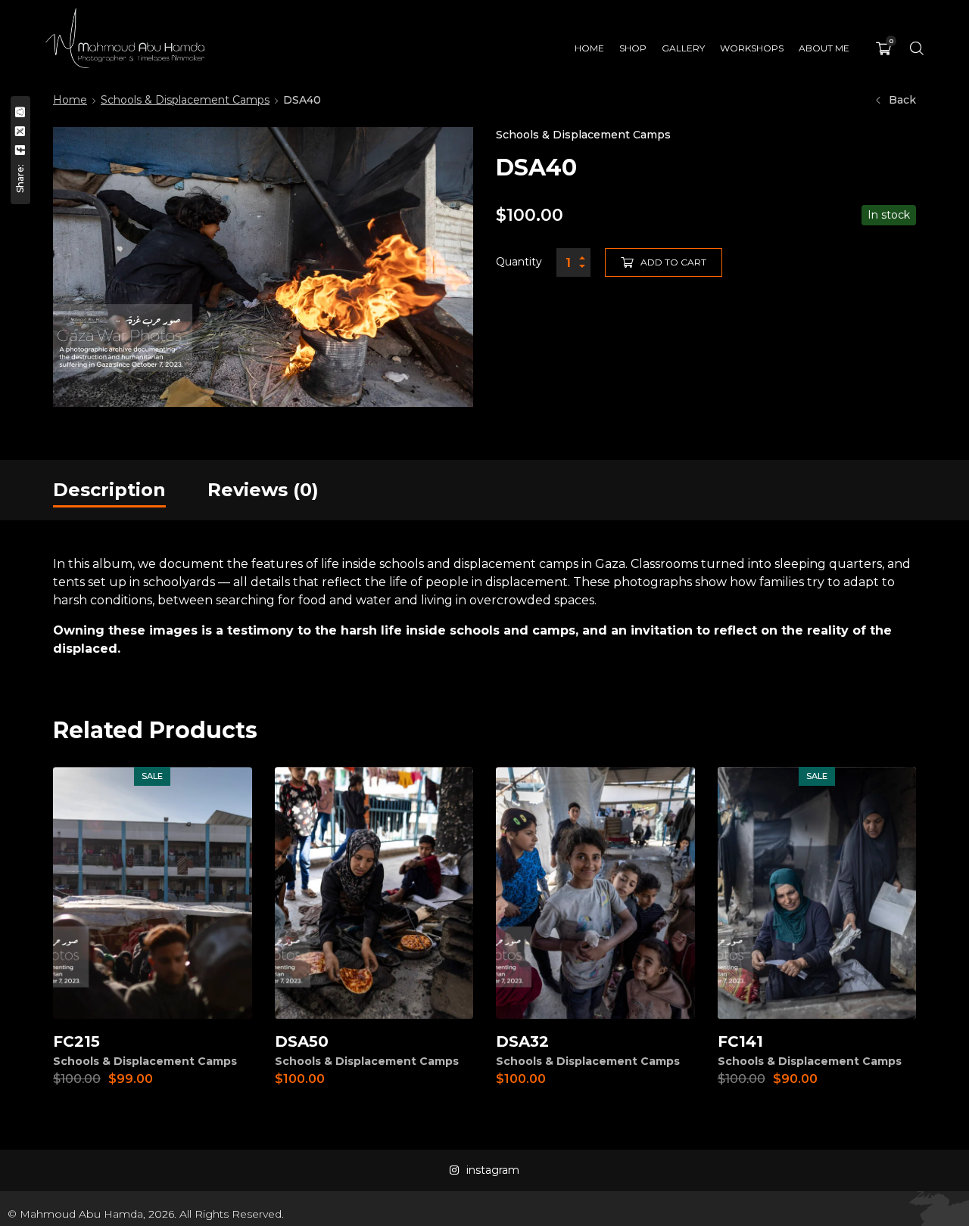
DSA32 (522, 1041)
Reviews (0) (263, 490)
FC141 (740, 1041)
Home (70, 100)
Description (109, 490)
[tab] (109, 490)
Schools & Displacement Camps (185, 100)
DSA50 (302, 1041)
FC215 (76, 1041)
